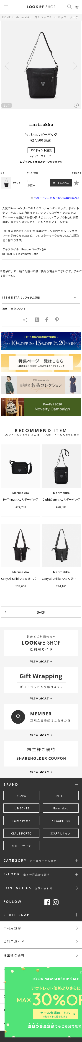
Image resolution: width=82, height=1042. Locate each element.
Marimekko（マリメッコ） (34, 17)
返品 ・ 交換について (14, 308)
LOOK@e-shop (41, 7)
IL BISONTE (21, 808)
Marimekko (61, 808)
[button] (74, 66)
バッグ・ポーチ (68, 17)
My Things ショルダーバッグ (20, 499)
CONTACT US (28, 888)
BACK (41, 612)
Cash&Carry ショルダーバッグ (61, 499)
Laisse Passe (21, 821)
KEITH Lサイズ (21, 846)
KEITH (60, 796)
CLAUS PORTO (21, 833)
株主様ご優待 (14, 955)
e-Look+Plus (61, 821)
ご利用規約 (12, 928)
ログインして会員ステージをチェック (41, 161)
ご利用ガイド (14, 941)
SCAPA (21, 796)
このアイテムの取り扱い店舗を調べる (56, 198)
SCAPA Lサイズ (60, 833)
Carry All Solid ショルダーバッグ (21, 578)
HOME (6, 17)
